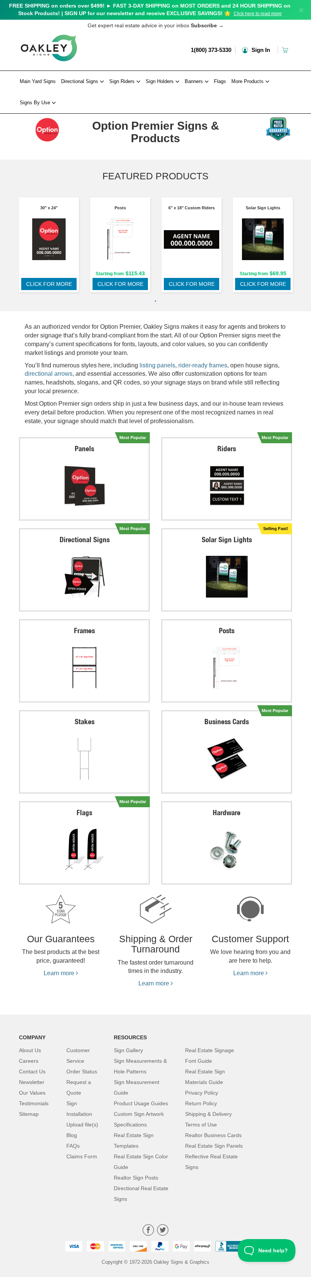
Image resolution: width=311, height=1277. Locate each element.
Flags (220, 81)
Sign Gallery (128, 1050)
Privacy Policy (201, 1093)
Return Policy (201, 1103)
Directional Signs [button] (80, 81)
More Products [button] (248, 81)
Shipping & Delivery (208, 1114)
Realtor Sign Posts (136, 1178)
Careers (28, 1061)
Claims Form (81, 1156)
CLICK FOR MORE (49, 284)
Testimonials (34, 1103)
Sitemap (29, 1114)
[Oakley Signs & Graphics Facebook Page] (148, 1231)
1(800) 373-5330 (211, 50)
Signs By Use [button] (36, 102)
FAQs (73, 1146)
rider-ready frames (202, 365)
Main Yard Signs (38, 81)
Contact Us (32, 1071)
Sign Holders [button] (160, 81)
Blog (71, 1135)
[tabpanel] (49, 247)
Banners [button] (194, 81)
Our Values (32, 1093)
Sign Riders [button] (122, 81)
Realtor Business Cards (213, 1135)
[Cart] (285, 50)
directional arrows (48, 373)
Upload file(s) (82, 1125)
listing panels (157, 365)
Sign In (260, 50)
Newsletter (31, 1082)
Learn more (60, 973)
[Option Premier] (49, 128)
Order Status (81, 1071)
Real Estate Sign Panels (214, 1146)
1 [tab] (155, 302)
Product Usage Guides (141, 1103)
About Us (30, 1050)
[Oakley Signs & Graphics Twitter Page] (162, 1231)
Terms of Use (201, 1125)
